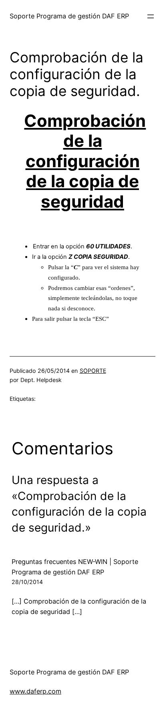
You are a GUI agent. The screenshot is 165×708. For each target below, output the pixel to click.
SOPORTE (93, 370)
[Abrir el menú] (150, 16)
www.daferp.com (35, 691)
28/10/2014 (27, 581)
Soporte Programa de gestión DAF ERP (69, 16)
